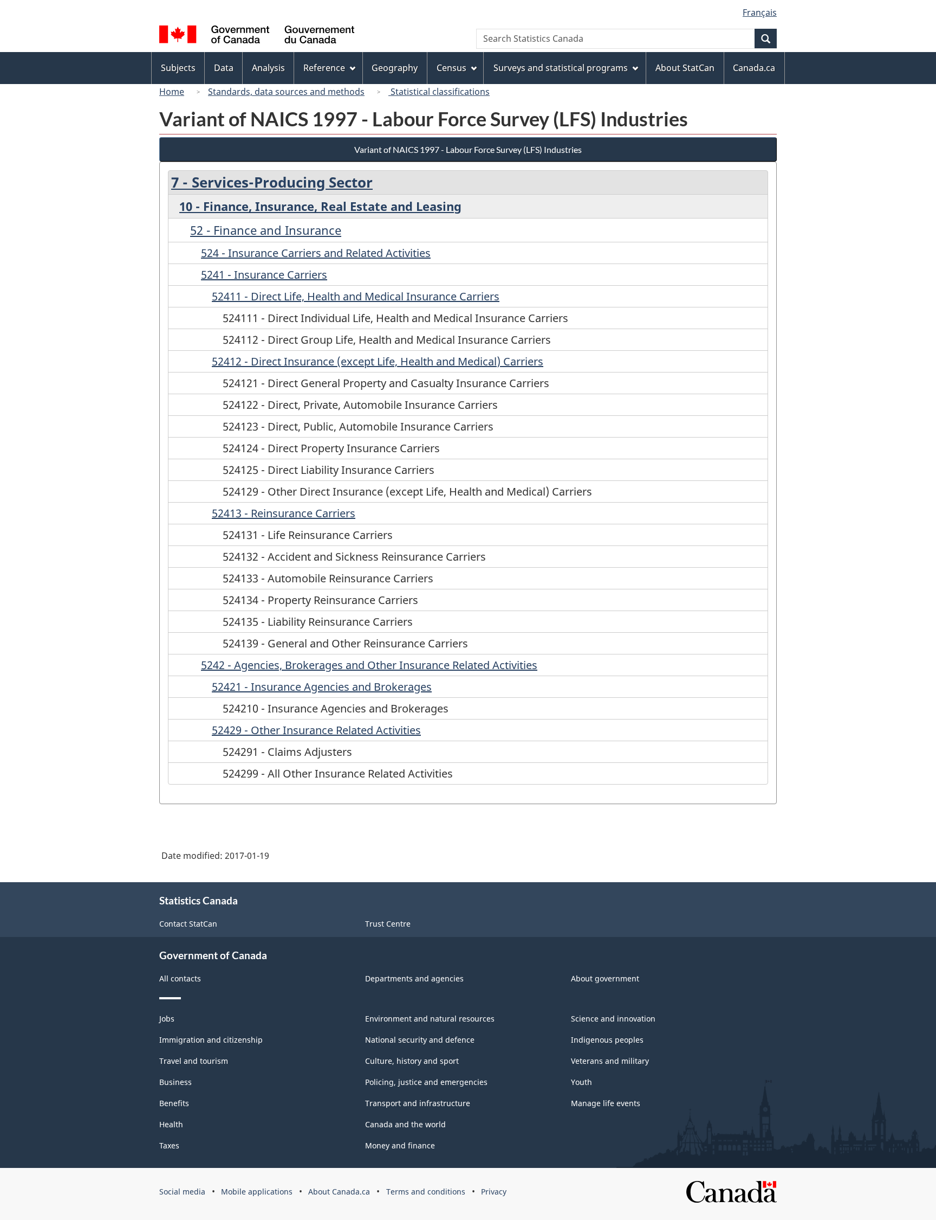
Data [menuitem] (223, 68)
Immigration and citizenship (211, 1040)
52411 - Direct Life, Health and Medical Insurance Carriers (355, 296)
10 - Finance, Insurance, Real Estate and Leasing (320, 206)
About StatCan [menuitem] (684, 68)
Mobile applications (256, 1191)
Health (171, 1124)
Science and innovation (613, 1018)
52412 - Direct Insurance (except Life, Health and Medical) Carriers (377, 361)
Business (175, 1082)
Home (171, 92)
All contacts (180, 978)
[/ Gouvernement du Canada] (256, 36)
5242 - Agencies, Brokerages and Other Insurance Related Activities (369, 665)
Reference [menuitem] (324, 68)
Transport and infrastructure (417, 1103)
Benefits (174, 1103)
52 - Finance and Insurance (265, 230)
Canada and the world (405, 1124)
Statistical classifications (439, 92)
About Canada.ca (339, 1191)
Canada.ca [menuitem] (754, 68)
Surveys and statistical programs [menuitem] (560, 68)
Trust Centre (388, 924)
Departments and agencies (414, 978)
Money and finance (400, 1145)
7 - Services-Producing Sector (272, 182)
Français (760, 12)
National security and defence (419, 1040)
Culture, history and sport (412, 1061)
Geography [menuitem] (395, 68)
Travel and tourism (193, 1061)
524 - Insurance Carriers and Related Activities (316, 253)
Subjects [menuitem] (178, 68)
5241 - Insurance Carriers (264, 274)
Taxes (169, 1145)
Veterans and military (610, 1061)
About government (605, 978)
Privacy (493, 1191)
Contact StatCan (188, 924)
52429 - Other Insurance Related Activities (316, 730)
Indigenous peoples (607, 1040)
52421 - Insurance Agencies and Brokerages (322, 686)
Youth (581, 1082)
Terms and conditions (425, 1191)
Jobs (166, 1018)
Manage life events (605, 1103)
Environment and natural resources (430, 1018)
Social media (182, 1191)
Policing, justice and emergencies (426, 1082)
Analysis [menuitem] (268, 68)
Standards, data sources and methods (286, 92)
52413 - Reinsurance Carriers (283, 513)
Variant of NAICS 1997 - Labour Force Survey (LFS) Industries (468, 149)
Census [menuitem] (451, 68)
